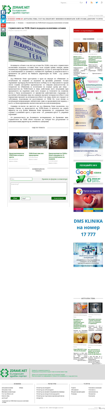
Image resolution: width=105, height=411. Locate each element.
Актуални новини (7, 388)
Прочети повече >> (82, 76)
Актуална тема (30, 19)
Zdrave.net (42, 407)
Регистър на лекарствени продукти (48, 394)
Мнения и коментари (65, 19)
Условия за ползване (95, 388)
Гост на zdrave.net (46, 19)
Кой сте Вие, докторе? (85, 19)
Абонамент (75, 390)
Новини (11, 19)
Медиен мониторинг (78, 392)
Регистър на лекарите (44, 388)
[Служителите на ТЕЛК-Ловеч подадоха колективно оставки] (15, 10)
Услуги (99, 19)
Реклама (74, 394)
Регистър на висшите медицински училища (50, 392)
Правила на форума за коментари (54, 179)
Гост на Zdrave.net (7, 394)
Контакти (92, 396)
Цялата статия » (13, 161)
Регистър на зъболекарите (45, 390)
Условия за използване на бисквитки (93, 392)
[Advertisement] (89, 283)
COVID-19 (19, 19)
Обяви (21, 388)
